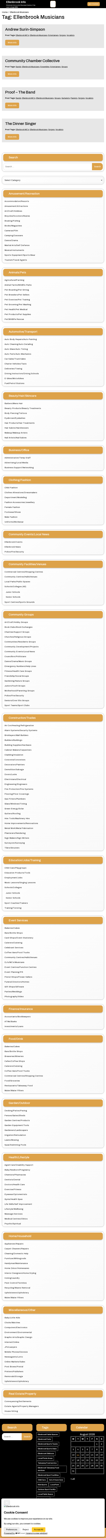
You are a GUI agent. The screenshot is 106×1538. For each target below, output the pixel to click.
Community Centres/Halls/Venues (21, 577)
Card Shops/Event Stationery (19, 938)
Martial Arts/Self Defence (17, 245)
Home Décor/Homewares (17, 1268)
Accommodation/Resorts (17, 201)
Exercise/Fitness (13, 1189)
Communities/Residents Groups (20, 642)
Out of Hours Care (56, 1480)
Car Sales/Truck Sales (15, 359)
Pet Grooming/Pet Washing (18, 305)
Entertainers (53, 35)
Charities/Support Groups (17, 632)
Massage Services (14, 1214)
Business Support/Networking (19, 468)
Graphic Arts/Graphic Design (18, 1337)
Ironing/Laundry (12, 1278)
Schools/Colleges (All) (15, 587)
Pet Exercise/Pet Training (17, 300)
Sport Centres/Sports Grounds (20, 602)
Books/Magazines (13, 226)
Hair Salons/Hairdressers (17, 428)
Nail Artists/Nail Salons (16, 438)
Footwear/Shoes (13, 512)
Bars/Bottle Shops (14, 933)
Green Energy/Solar (14, 809)
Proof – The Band (20, 92)
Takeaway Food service (47, 1463)
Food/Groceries (12, 1081)
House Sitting (11, 1411)
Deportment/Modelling (16, 497)
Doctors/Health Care (15, 1185)
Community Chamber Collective (32, 61)
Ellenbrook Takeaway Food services (48, 1469)
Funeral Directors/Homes (17, 982)
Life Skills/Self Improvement (18, 1204)
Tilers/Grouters (12, 848)
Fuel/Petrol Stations (14, 383)
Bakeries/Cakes (12, 928)
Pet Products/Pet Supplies (18, 314)
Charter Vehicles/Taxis (16, 364)
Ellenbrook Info (16, 2)
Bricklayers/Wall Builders (16, 735)
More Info (12, 42)
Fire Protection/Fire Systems (19, 789)
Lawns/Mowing (12, 1140)
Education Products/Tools (17, 873)
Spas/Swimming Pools (15, 1145)
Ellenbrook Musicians (38, 35)
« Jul (73, 1479)
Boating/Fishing (12, 221)
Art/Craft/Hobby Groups (16, 622)
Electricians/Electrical (15, 779)
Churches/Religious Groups (18, 637)
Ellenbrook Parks (44, 1439)
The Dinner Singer (20, 124)
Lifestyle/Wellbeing (14, 1209)
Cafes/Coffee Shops (15, 1061)
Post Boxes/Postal (14, 1367)
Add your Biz (94, 4)
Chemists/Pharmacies (15, 1175)
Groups (64, 67)
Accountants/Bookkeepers (18, 1017)
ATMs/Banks (11, 1021)
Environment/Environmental (18, 1332)
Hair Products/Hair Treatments (20, 423)
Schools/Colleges (13, 887)
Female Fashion (12, 507)
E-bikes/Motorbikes (14, 378)
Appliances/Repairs (14, 1244)
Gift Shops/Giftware (14, 987)
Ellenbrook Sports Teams (48, 1444)
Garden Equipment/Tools (17, 1125)
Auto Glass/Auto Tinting (16, 349)
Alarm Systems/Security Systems (21, 730)
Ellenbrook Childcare (46, 1453)
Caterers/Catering (13, 943)
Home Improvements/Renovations (21, 823)
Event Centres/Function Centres (21, 967)
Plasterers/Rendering (15, 833)
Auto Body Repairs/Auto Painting (21, 339)
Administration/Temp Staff (18, 458)
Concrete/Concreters (15, 760)
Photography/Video (14, 997)
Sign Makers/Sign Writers (17, 838)
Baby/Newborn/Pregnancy (17, 1170)
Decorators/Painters (15, 765)
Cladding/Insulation (14, 755)
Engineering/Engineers (16, 784)
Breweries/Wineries (14, 1056)
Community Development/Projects (22, 647)
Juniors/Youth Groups (15, 686)
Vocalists (70, 35)
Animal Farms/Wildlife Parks (18, 285)
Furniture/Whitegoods (15, 1258)
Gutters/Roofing (13, 814)
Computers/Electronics (16, 1327)
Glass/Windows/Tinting (16, 804)
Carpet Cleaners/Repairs (17, 1249)
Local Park (54, 1485)
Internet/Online (12, 1342)
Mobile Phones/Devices (16, 1352)
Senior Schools (13, 597)
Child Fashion (11, 488)
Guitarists (65, 98)
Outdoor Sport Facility (47, 1489)
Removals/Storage (14, 1376)
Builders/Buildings (13, 740)
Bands (18, 67)
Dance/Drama (11, 240)
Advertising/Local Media (16, 463)
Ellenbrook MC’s (22, 35)
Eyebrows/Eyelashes (15, 418)
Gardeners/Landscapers (16, 1130)
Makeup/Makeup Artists (16, 433)
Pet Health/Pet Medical (16, 309)
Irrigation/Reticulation (15, 1135)
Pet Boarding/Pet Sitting (17, 290)
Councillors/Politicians (15, 656)
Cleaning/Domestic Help (16, 1254)
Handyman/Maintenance (16, 1263)
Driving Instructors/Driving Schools (22, 374)
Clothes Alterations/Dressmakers (21, 493)
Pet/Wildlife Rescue (14, 319)
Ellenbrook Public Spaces (48, 1434)
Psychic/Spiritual (13, 1224)
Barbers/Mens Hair (14, 403)
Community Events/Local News (20, 652)
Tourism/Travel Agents (16, 260)
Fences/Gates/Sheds (15, 1115)
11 (78, 1455)
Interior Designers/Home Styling (20, 1273)
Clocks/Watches (12, 1323)
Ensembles (45, 67)
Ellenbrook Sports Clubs (47, 1449)
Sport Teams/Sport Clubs (17, 705)
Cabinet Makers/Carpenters (18, 750)
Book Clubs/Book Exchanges (19, 627)
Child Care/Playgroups (15, 868)
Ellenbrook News (13, 547)
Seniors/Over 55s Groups (17, 700)
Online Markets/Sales (15, 1362)
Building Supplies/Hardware (18, 745)
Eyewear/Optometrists (16, 1194)
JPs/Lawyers (11, 1347)
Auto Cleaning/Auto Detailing (19, 344)
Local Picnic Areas (45, 1458)
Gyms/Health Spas (14, 1199)
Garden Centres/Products (17, 1120)
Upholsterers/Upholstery (17, 1293)
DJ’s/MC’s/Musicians (14, 962)
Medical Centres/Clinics (16, 1219)
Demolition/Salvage (14, 769)
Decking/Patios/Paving (16, 1111)
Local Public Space (45, 1494)
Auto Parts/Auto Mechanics (18, 354)
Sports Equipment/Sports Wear (20, 255)
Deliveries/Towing (13, 369)
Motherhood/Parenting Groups (20, 691)
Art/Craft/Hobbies (13, 211)
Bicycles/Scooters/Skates (17, 216)
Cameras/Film (11, 231)
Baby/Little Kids (12, 1318)
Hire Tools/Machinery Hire (17, 818)
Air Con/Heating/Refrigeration (19, 725)
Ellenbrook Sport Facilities (48, 1475)
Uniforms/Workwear (14, 522)
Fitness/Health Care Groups (18, 671)
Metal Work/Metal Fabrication (19, 828)
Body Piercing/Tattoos (16, 413)
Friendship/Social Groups (17, 676)
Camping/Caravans (14, 235)
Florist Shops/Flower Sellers (18, 977)
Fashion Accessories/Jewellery (20, 502)
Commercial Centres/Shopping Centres (24, 572)
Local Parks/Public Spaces (17, 582)
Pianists (74, 98)
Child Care (42, 1480)
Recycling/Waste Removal (17, 1288)
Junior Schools (13, 592)
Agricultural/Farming (14, 280)
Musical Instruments (14, 250)
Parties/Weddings (13, 992)
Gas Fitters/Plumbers (15, 799)
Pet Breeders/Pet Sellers (17, 295)
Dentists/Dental (12, 1180)
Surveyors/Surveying (15, 843)
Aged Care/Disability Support (19, 1165)
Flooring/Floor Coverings (17, 794)
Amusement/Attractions (16, 206)
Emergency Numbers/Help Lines (20, 666)
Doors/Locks (11, 774)
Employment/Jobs (13, 878)
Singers (62, 35)
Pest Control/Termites (16, 1283)
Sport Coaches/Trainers (16, 903)
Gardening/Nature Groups (17, 681)
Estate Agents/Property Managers (22, 1406)
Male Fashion (11, 517)
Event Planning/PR (14, 972)
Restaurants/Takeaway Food (19, 1086)
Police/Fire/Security (14, 552)
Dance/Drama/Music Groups (18, 661)
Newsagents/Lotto (14, 1357)
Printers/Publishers (14, 1371)
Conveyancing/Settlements (18, 1401)
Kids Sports (42, 1485)
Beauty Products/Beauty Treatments (23, 408)
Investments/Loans (14, 1026)
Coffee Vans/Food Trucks (17, 952)
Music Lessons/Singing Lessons (20, 883)
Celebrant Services (14, 948)
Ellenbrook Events (13, 542)
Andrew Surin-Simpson (25, 29)
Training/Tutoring (13, 908)
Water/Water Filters (14, 1091)
